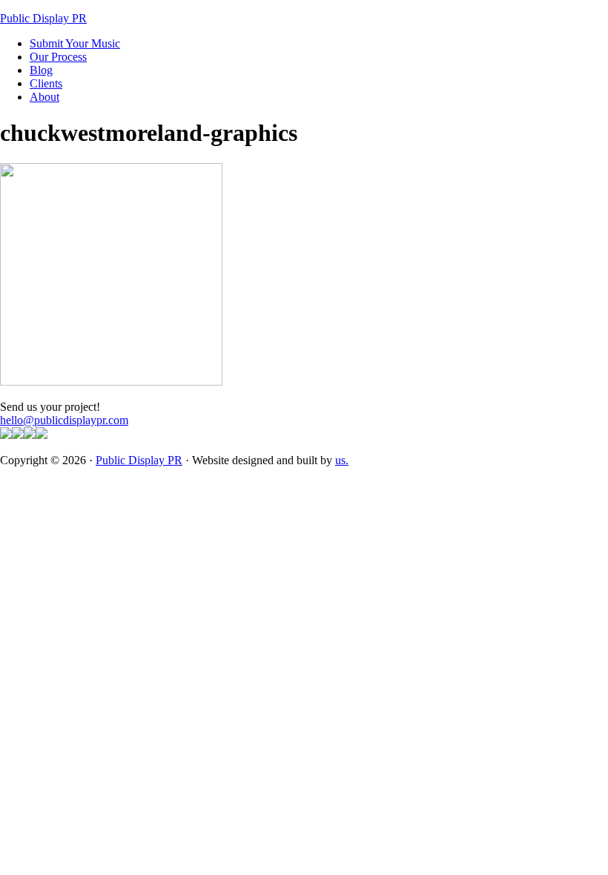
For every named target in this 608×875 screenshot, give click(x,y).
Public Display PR (43, 18)
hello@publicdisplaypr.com (64, 420)
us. (341, 460)
